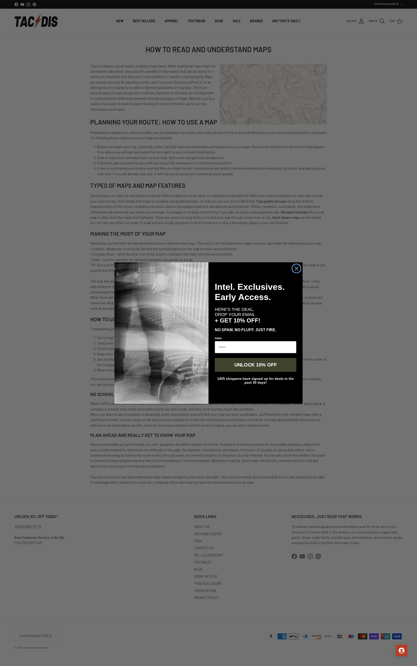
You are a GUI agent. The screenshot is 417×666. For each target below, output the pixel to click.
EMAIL (218, 338)
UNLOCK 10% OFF (255, 364)
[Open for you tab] (401, 650)
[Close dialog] (296, 268)
